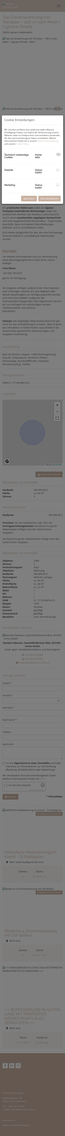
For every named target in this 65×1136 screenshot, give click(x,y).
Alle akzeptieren (49, 198)
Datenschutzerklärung (48, 140)
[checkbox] (58, 154)
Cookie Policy (22, 143)
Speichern (29, 198)
